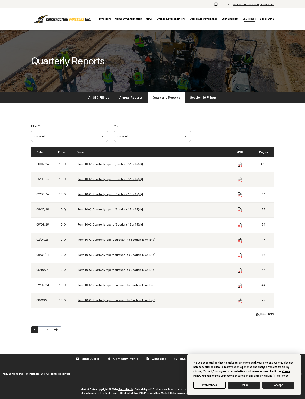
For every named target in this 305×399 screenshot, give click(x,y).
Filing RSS (264, 314)
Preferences (209, 385)
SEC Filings (249, 18)
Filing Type (37, 126)
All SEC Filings (98, 97)
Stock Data (267, 18)
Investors (105, 18)
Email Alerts (88, 359)
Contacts (156, 359)
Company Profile (122, 359)
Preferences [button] (281, 375)
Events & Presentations (171, 18)
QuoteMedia (125, 389)
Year (116, 126)
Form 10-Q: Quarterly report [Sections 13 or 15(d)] (110, 164)
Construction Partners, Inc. (28, 373)
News (149, 18)
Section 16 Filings (203, 97)
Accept (278, 385)
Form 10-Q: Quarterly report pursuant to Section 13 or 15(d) (116, 239)
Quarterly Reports (166, 97)
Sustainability (230, 18)
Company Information (128, 18)
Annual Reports (131, 97)
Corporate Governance (203, 18)
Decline (244, 385)
